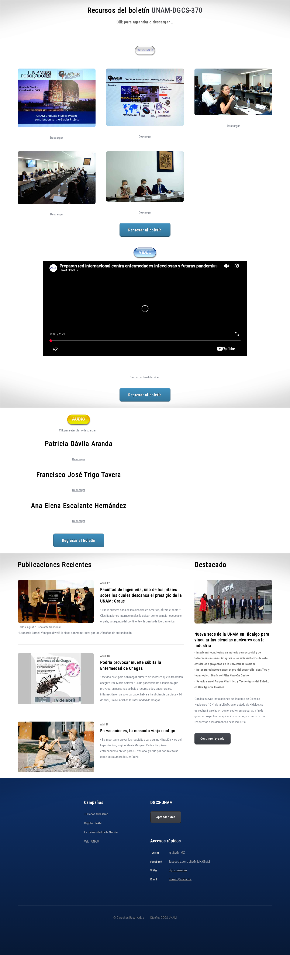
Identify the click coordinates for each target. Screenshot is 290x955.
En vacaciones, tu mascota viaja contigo (137, 730)
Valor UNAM (91, 841)
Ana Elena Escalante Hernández (78, 505)
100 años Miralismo (96, 814)
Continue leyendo (212, 738)
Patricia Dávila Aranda (79, 444)
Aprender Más (166, 817)
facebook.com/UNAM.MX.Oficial (189, 862)
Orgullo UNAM (92, 823)
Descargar (56, 138)
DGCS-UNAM (168, 918)
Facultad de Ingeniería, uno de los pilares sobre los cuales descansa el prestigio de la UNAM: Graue (141, 595)
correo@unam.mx (180, 879)
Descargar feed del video (145, 377)
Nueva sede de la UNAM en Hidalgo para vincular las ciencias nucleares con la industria (231, 640)
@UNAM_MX (177, 853)
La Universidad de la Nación (101, 832)
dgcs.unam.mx (178, 870)
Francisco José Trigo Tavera (78, 474)
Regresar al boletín (145, 230)
